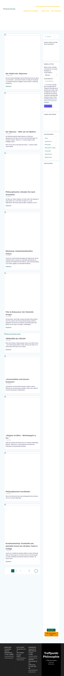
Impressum (51, 662)
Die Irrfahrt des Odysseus (16, 73)
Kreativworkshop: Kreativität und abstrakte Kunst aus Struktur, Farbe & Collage (22, 546)
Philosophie (48, 144)
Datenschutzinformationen (50, 100)
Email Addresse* (48, 78)
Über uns (45, 11)
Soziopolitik (48, 151)
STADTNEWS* (48, 72)
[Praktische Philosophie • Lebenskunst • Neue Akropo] (47, 381)
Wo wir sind (56, 11)
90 (30, 570)
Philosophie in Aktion (50, 147)
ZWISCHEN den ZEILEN (15, 339)
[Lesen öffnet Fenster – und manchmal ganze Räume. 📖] (55, 267)
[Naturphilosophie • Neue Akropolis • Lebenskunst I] (55, 485)
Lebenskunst (48, 141)
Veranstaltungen (30, 11)
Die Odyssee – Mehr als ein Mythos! (21, 132)
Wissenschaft (48, 157)
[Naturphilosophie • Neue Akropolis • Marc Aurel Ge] (47, 582)
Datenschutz (51, 664)
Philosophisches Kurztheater (18, 492)
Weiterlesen (8, 86)
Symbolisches (48, 154)
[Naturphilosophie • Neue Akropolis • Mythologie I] (55, 407)
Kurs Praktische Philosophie (48, 6)
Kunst (46, 138)
